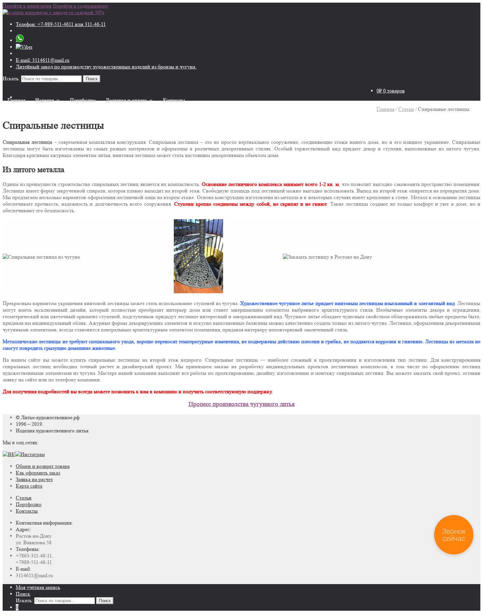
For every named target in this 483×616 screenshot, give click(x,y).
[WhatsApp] (20, 40)
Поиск (23, 594)
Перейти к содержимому (80, 6)
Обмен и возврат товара (43, 466)
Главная (16, 100)
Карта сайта (29, 486)
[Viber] (24, 47)
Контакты (174, 100)
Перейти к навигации (27, 6)
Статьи (406, 109)
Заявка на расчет (34, 479)
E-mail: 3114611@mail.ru (42, 60)
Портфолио (83, 100)
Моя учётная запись (38, 587)
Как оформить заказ (38, 473)
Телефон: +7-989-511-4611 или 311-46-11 (61, 24)
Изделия (44, 100)
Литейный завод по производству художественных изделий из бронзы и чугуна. (106, 67)
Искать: (11, 78)
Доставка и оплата (126, 100)
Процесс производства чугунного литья (242, 404)
